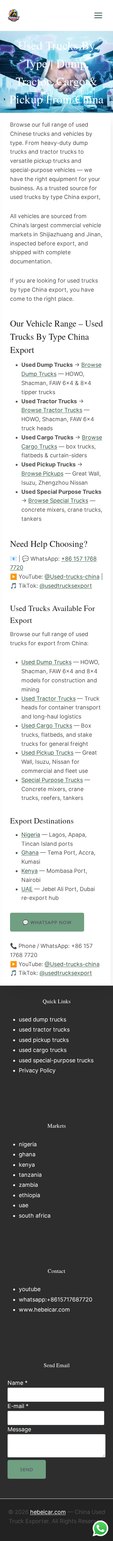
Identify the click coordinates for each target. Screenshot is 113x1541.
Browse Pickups (42, 473)
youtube (29, 1289)
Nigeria (30, 834)
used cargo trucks (43, 1050)
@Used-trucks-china (72, 576)
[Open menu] (98, 15)
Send (26, 1469)
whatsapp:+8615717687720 (55, 1299)
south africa (35, 1215)
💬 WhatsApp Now (47, 922)
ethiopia (29, 1195)
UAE (27, 889)
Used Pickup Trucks (47, 752)
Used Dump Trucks (46, 662)
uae (23, 1205)
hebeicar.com (48, 1512)
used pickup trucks (44, 1040)
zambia (28, 1184)
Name (18, 1382)
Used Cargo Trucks (46, 725)
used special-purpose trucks (56, 1060)
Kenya (29, 870)
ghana (27, 1154)
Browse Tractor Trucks (51, 410)
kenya (27, 1164)
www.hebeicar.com (44, 1309)
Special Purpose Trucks (52, 780)
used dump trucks (42, 1019)
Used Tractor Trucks (48, 698)
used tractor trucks (44, 1029)
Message (19, 1429)
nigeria (28, 1144)
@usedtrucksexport (66, 585)
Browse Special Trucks (58, 500)
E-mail (18, 1406)
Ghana (30, 852)
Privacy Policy (37, 1070)
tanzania (30, 1174)
